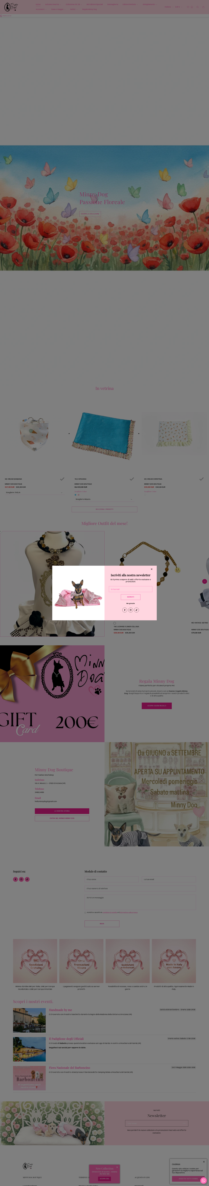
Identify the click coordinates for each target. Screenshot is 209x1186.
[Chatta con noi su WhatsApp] (203, 1180)
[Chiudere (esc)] (151, 569)
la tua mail (115, 589)
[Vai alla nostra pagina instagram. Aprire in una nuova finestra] (130, 610)
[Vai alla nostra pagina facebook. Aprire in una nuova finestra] (124, 610)
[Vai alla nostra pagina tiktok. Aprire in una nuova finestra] (136, 610)
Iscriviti (130, 597)
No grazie (130, 603)
